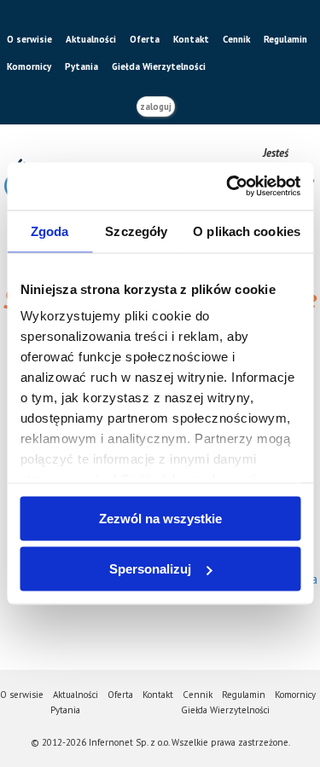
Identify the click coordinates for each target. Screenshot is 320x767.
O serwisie (29, 39)
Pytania (81, 66)
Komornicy (29, 66)
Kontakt (191, 39)
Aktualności (91, 39)
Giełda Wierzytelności (159, 66)
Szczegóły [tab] (136, 230)
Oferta (145, 39)
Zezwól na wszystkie (160, 517)
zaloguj (156, 106)
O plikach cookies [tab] (246, 230)
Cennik (236, 39)
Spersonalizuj (150, 569)
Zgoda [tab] (50, 230)
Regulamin (285, 39)
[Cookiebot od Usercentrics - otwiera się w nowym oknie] (227, 187)
